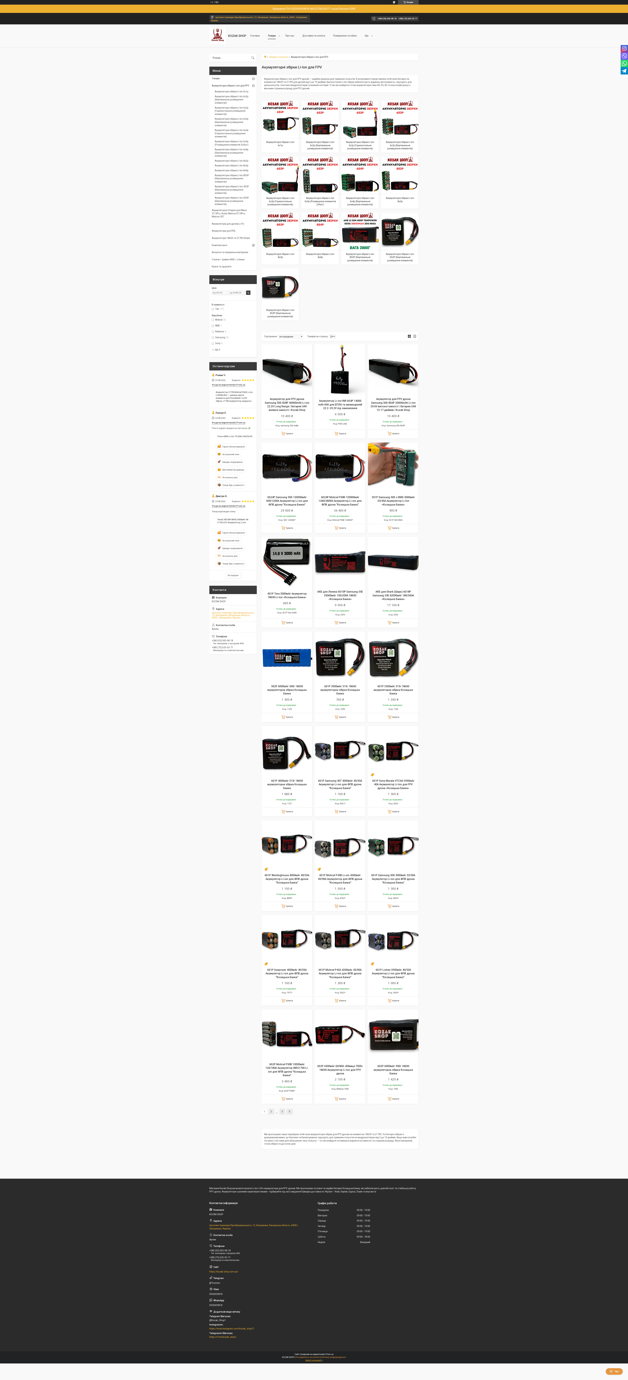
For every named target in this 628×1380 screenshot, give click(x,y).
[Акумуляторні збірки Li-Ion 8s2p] (400, 175)
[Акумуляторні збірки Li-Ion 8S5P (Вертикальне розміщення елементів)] (360, 231)
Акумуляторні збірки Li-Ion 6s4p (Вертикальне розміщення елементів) (360, 201)
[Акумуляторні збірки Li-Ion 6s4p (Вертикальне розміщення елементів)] (360, 175)
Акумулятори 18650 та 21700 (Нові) (231, 238)
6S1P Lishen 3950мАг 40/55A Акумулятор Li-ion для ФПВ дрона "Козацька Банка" (393, 973)
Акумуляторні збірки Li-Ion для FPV (230, 85)
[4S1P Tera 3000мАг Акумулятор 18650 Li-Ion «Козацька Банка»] (287, 562)
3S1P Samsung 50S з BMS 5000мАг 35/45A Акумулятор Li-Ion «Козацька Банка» (393, 501)
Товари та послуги (278, 57)
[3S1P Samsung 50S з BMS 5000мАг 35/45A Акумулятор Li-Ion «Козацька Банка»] (393, 467)
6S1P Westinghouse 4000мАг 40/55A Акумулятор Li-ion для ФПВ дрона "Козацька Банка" (287, 879)
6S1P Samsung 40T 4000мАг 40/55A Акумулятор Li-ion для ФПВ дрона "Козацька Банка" (340, 784)
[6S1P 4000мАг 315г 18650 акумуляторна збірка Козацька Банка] (287, 751)
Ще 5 (217, 349)
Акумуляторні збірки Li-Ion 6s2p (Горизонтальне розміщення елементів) (360, 145)
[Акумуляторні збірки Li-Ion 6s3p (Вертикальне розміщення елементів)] (400, 119)
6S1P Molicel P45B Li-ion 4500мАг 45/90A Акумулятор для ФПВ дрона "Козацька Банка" (340, 879)
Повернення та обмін (345, 35)
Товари (272, 35)
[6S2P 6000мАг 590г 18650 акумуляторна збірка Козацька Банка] (393, 1035)
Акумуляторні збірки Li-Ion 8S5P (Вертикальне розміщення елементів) (360, 257)
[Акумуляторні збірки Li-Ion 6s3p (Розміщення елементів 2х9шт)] (320, 175)
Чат (617, 1371)
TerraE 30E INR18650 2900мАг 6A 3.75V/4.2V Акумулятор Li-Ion (232, 521)
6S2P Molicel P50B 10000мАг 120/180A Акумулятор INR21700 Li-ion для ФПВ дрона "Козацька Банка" (286, 1070)
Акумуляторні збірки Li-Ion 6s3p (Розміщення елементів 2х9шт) (320, 201)
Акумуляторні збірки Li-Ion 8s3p (280, 256)
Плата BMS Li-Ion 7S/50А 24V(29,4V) (235, 436)
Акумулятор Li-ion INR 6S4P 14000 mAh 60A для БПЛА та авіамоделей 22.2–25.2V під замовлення (340, 404)
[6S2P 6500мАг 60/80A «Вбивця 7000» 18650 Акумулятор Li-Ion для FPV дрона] (340, 1035)
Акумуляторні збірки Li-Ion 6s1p (280, 144)
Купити (289, 433)
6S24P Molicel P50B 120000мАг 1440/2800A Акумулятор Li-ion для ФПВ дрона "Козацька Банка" (340, 501)
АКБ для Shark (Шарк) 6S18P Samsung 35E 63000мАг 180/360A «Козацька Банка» (393, 595)
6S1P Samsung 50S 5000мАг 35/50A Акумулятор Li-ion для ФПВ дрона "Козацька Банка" (393, 879)
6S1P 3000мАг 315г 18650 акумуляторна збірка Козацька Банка (340, 690)
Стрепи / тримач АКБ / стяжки (228, 259)
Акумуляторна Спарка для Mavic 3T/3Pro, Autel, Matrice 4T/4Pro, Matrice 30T (229, 213)
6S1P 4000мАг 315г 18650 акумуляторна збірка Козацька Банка (287, 784)
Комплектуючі (219, 245)
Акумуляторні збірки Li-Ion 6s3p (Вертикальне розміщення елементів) (400, 145)
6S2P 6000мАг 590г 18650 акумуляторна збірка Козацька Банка (393, 1070)
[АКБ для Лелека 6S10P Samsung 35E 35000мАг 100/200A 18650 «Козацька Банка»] (340, 562)
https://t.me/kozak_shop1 (222, 1337)
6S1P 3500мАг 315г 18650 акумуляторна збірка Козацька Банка (393, 690)
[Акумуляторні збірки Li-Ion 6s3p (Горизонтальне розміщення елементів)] (280, 175)
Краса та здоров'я (221, 266)
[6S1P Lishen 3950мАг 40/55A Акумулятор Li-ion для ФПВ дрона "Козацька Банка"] (393, 940)
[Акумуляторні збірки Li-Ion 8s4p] (320, 231)
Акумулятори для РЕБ (224, 231)
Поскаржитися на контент (308, 1357)
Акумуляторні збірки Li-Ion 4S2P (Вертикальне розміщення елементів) (280, 313)
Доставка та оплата (313, 35)
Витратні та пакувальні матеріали (230, 252)
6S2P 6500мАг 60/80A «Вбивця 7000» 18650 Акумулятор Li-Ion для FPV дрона (340, 1070)
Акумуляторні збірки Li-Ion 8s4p (320, 256)
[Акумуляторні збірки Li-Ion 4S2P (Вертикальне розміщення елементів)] (280, 287)
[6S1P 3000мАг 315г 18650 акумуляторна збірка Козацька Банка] (340, 657)
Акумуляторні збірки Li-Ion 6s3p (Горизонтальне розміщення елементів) (280, 201)
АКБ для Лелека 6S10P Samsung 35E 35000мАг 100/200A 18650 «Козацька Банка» (340, 595)
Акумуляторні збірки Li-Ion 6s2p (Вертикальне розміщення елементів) (320, 145)
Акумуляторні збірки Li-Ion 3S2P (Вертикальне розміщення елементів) (400, 257)
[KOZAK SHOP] (217, 36)
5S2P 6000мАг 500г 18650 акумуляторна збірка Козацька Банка (287, 690)
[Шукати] (253, 58)
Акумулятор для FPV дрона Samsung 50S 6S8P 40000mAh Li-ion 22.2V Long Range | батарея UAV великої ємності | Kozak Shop (287, 404)
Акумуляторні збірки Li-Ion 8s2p (400, 200)
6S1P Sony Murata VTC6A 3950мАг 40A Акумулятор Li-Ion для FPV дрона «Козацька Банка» (393, 784)
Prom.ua (329, 1354)
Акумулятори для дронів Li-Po (228, 223)
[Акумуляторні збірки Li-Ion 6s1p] (280, 119)
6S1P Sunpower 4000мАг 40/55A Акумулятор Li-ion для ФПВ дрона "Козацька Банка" (287, 973)
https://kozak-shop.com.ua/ (223, 1271)
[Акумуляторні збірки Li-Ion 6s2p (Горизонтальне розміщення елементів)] (360, 119)
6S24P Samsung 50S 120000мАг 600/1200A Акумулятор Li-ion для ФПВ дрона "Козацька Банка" (287, 501)
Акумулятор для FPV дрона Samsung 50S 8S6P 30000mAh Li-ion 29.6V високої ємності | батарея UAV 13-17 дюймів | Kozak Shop (393, 404)
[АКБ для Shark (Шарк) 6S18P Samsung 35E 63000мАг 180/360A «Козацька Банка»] (393, 562)
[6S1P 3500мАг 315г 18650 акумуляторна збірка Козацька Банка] (393, 657)
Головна (255, 35)
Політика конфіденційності (333, 1357)
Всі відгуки (233, 575)
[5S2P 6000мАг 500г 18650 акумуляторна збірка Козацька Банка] (287, 657)
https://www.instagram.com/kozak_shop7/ (231, 1328)
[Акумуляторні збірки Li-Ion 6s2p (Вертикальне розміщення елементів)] (320, 119)
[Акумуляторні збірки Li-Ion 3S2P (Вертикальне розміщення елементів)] (400, 231)
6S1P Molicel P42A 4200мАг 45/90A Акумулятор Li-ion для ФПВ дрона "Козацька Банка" (340, 973)
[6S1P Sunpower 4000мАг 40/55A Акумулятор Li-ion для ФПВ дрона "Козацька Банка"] (287, 940)
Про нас (289, 35)
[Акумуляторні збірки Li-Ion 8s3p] (280, 231)
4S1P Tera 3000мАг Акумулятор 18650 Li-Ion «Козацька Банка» (287, 595)
